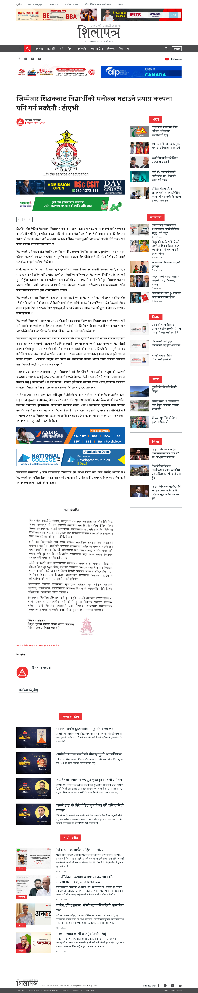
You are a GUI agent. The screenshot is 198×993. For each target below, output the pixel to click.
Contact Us (77, 991)
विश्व (121, 49)
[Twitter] (32, 59)
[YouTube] (39, 59)
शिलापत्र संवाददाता (33, 120)
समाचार (39, 49)
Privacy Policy (33, 991)
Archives (65, 991)
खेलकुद (111, 49)
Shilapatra (176, 59)
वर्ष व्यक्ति (82, 49)
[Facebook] (19, 59)
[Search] (164, 48)
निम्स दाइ (54, 4)
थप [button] (129, 49)
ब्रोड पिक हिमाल (71, 4)
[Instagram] (25, 59)
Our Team (90, 991)
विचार (70, 49)
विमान (120, 4)
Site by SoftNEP (93, 986)
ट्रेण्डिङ (19, 4)
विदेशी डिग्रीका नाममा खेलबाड (98, 4)
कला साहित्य (97, 49)
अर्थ (61, 49)
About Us (20, 991)
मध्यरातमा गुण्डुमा (35, 4)
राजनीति (51, 49)
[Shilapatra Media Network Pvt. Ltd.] (99, 31)
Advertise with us (51, 991)
